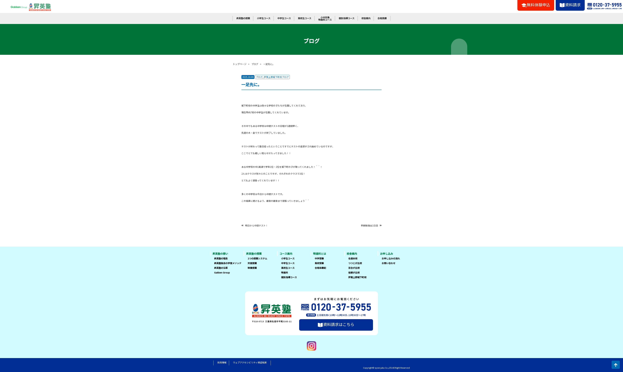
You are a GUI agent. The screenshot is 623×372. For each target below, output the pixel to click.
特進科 (284, 272)
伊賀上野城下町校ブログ (276, 77)
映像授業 (252, 268)
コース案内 (286, 253)
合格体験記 (320, 268)
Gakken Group (222, 272)
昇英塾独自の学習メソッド (227, 263)
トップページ (239, 64)
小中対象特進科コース (325, 18)
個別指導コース (346, 18)
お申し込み (386, 253)
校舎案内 (366, 18)
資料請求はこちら (338, 324)
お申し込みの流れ (391, 258)
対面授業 (252, 263)
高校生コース (304, 18)
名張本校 (352, 258)
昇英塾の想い (220, 253)
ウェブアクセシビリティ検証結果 (250, 362)
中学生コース (284, 18)
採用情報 (221, 362)
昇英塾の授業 (243, 18)
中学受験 (319, 258)
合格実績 (382, 18)
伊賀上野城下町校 (357, 277)
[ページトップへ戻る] (616, 365)
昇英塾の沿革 (221, 268)
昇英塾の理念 (221, 258)
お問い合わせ (388, 263)
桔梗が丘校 (354, 272)
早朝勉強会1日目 (369, 225)
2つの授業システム (257, 258)
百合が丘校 (354, 268)
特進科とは (319, 253)
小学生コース (263, 18)
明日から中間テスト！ (256, 225)
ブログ (254, 64)
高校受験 (319, 263)
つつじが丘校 (355, 263)
